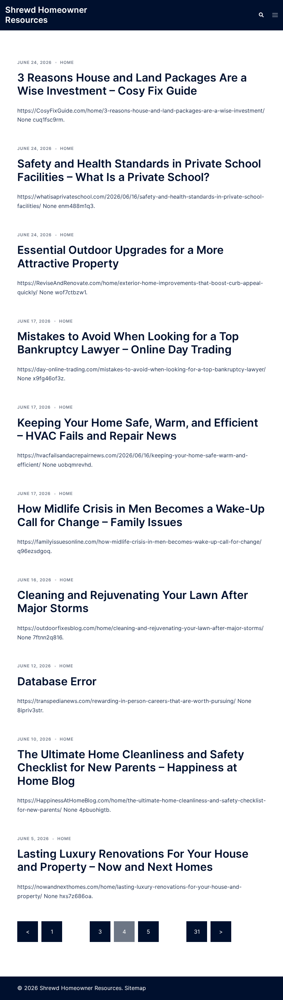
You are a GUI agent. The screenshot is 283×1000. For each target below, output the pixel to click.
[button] (261, 15)
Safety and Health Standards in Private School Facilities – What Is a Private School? (139, 170)
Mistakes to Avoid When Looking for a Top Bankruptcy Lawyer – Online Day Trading (128, 343)
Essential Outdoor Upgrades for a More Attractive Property (120, 256)
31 (197, 931)
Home (67, 62)
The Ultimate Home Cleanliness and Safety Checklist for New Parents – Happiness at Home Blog (130, 767)
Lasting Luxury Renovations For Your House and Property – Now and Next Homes (132, 860)
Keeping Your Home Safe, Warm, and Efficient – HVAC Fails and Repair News (137, 429)
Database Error (57, 681)
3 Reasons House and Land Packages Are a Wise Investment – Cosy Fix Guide (132, 84)
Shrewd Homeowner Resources (46, 15)
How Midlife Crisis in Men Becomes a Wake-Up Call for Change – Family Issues (141, 515)
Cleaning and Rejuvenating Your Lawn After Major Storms (132, 601)
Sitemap (135, 987)
